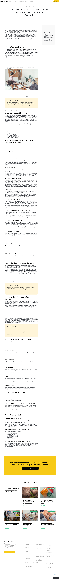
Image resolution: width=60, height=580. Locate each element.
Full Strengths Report (28, 555)
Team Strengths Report (29, 557)
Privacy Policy (28, 573)
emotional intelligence (22, 180)
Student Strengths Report (29, 559)
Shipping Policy (33, 573)
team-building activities (21, 222)
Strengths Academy (39, 565)
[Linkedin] (55, 574)
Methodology (27, 544)
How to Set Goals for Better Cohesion (48, 34)
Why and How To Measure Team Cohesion (48, 36)
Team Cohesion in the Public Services (48, 40)
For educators (48, 548)
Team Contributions (39, 560)
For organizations (49, 545)
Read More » (7, 493)
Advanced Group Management (38, 562)
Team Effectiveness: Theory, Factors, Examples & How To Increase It (12, 524)
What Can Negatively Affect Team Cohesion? (48, 38)
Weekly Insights (38, 559)
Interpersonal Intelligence (40, 556)
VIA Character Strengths (50, 555)
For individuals (48, 543)
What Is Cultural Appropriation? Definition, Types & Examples (29, 502)
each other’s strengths (15, 224)
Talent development (39, 543)
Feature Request (27, 548)
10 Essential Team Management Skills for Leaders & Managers (28, 524)
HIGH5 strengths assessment (25, 41)
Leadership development (40, 544)
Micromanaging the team (9, 245)
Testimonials (27, 547)
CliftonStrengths (49, 552)
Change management (39, 549)
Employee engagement (39, 548)
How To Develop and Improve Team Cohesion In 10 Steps (48, 32)
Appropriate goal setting (9, 265)
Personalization (38, 563)
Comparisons (48, 556)
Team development (39, 545)
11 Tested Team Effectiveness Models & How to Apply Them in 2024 (12, 490)
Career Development (49, 562)
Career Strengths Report (29, 558)
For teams (47, 544)
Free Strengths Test (28, 543)
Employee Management (50, 563)
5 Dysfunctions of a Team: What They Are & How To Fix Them (47, 502)
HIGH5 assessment (16, 288)
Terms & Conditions (23, 573)
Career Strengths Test (28, 566)
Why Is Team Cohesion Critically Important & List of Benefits (48, 30)
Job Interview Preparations (50, 564)
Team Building (48, 567)
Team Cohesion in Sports (47, 39)
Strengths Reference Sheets (29, 563)
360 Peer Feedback (39, 555)
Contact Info (38, 573)
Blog (47, 560)
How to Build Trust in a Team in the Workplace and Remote (47, 524)
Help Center (27, 550)
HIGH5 (15, 103)
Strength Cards (27, 565)
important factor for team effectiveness (19, 49)
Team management (42, 17)
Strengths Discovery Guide (29, 562)
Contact (26, 551)
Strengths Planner (28, 561)
